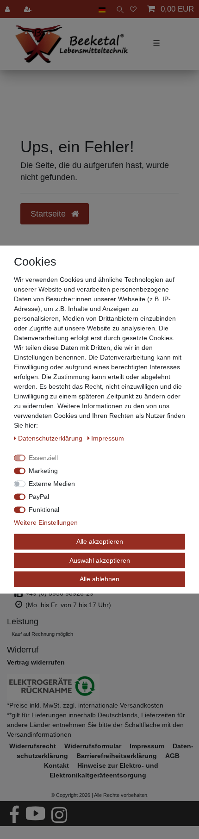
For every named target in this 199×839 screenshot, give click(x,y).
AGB (172, 755)
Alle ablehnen (99, 579)
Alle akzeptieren (99, 541)
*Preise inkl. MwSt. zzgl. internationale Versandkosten (85, 705)
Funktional (44, 509)
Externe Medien (52, 483)
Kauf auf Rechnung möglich (42, 634)
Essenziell (43, 457)
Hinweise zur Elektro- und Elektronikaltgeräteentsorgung (104, 770)
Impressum (107, 438)
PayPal (39, 496)
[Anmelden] (8, 9)
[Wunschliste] (133, 9)
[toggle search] (118, 9)
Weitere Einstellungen (46, 522)
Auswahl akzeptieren (99, 560)
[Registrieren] (28, 9)
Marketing (43, 470)
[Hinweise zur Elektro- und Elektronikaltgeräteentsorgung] (99, 687)
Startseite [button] (49, 213)
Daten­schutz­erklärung (51, 438)
